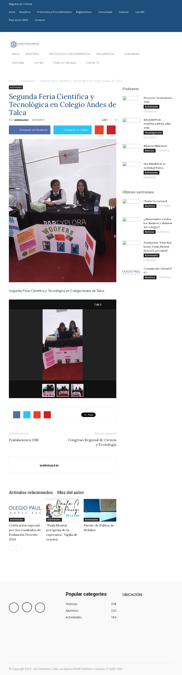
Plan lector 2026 (18, 20)
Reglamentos (83, 12)
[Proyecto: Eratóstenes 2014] (131, 103)
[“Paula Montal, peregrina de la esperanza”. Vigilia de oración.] (62, 510)
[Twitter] (169, 28)
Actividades (27, 81)
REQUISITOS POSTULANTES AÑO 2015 (157, 123)
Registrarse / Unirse (20, 4)
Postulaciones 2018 (23, 440)
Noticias (149, 150)
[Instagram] (162, 28)
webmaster (21, 119)
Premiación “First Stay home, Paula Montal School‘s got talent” (158, 246)
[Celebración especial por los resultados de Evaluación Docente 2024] (25, 510)
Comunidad (105, 12)
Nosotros (25, 12)
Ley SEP (139, 12)
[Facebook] (155, 28)
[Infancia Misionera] (131, 150)
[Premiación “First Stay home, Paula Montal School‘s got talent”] (131, 247)
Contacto (40, 20)
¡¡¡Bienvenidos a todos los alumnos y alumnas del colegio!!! (158, 223)
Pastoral (124, 12)
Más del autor (70, 492)
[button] (167, 64)
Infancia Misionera (155, 145)
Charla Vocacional (155, 201)
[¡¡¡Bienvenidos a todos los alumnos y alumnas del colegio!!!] (131, 223)
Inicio (12, 12)
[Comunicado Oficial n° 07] (131, 273)
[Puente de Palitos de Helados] (100, 510)
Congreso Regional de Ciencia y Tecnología (92, 442)
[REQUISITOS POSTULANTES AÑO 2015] (131, 124)
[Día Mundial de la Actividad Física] (131, 168)
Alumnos (150, 205)
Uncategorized (153, 132)
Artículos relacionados (31, 492)
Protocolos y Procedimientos (54, 12)
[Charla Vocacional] (131, 205)
